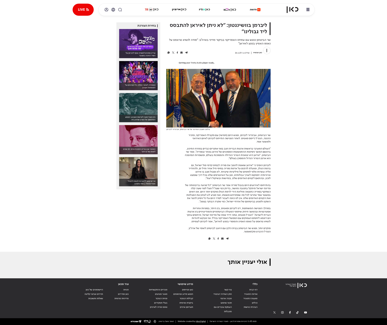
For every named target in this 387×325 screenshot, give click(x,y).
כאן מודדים (123, 294)
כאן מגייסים (187, 290)
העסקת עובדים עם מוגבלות (223, 309)
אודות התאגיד (250, 294)
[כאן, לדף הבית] (290, 10)
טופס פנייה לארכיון (158, 307)
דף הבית (253, 290)
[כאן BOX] (230, 9)
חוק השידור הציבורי (222, 294)
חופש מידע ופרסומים (183, 294)
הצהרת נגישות (250, 307)
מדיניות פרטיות (121, 298)
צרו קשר (228, 290)
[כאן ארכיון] (179, 9)
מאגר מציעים (161, 294)
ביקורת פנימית (186, 303)
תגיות (126, 290)
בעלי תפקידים (160, 303)
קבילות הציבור (186, 298)
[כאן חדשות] (255, 9)
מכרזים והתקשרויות (158, 290)
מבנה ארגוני (226, 298)
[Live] (83, 10)
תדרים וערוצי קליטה (93, 294)
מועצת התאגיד (250, 298)
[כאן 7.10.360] (152, 9)
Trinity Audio (196, 63)
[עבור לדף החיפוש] (120, 10)
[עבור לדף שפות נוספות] (113, 10)
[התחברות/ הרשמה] (106, 10)
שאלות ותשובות (95, 298)
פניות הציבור (161, 298)
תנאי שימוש (226, 303)
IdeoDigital (201, 321)
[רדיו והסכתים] (204, 9)
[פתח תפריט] (308, 10)
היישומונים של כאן (94, 290)
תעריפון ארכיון (186, 307)
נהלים (254, 303)
